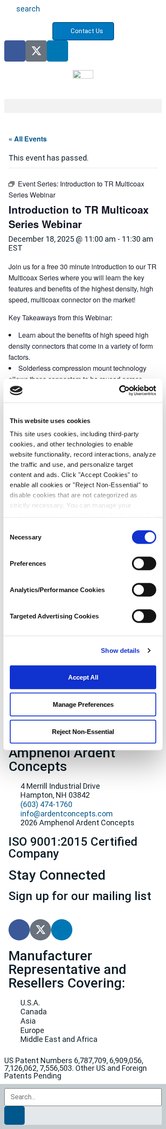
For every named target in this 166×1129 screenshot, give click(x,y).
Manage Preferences (83, 704)
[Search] (14, 1115)
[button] (83, 106)
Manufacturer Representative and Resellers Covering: (67, 969)
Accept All (83, 676)
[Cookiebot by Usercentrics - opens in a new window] (119, 390)
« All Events (28, 139)
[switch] (144, 563)
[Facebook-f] (15, 51)
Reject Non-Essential (83, 731)
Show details (120, 650)
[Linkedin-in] (57, 51)
